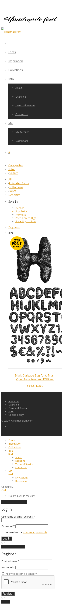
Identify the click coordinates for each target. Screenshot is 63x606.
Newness (20, 214)
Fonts (12, 52)
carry (14, 227)
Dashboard (21, 140)
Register (8, 593)
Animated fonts (19, 183)
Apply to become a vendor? (21, 573)
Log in (6, 538)
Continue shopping (14, 502)
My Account (22, 132)
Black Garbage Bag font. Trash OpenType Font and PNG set (35, 377)
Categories (15, 165)
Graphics (14, 195)
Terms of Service (25, 105)
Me (10, 123)
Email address (10, 561)
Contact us (21, 114)
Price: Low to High (25, 218)
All (10, 179)
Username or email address (18, 516)
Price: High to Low (25, 221)
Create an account (13, 546)
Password (8, 526)
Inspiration (15, 61)
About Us (13, 401)
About (18, 88)
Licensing (20, 96)
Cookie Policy (16, 414)
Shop (11, 411)
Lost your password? (35, 532)
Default (19, 208)
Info (11, 79)
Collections (15, 70)
